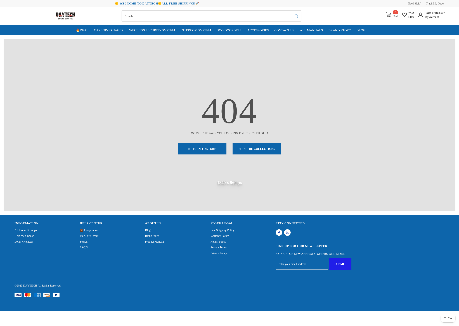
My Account (432, 16)
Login (428, 12)
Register (439, 12)
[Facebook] (279, 232)
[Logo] (65, 16)
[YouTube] (287, 232)
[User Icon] (420, 15)
